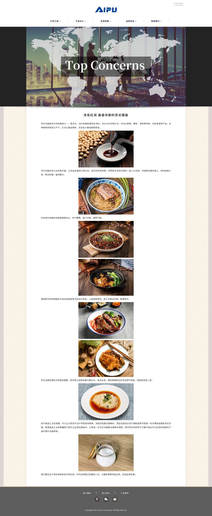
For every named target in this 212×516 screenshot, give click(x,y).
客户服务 (87, 493)
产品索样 (125, 493)
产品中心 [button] (80, 21)
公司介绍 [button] (54, 21)
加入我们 (106, 493)
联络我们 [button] (155, 21)
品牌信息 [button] (130, 21)
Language (178, 3)
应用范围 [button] (105, 21)
